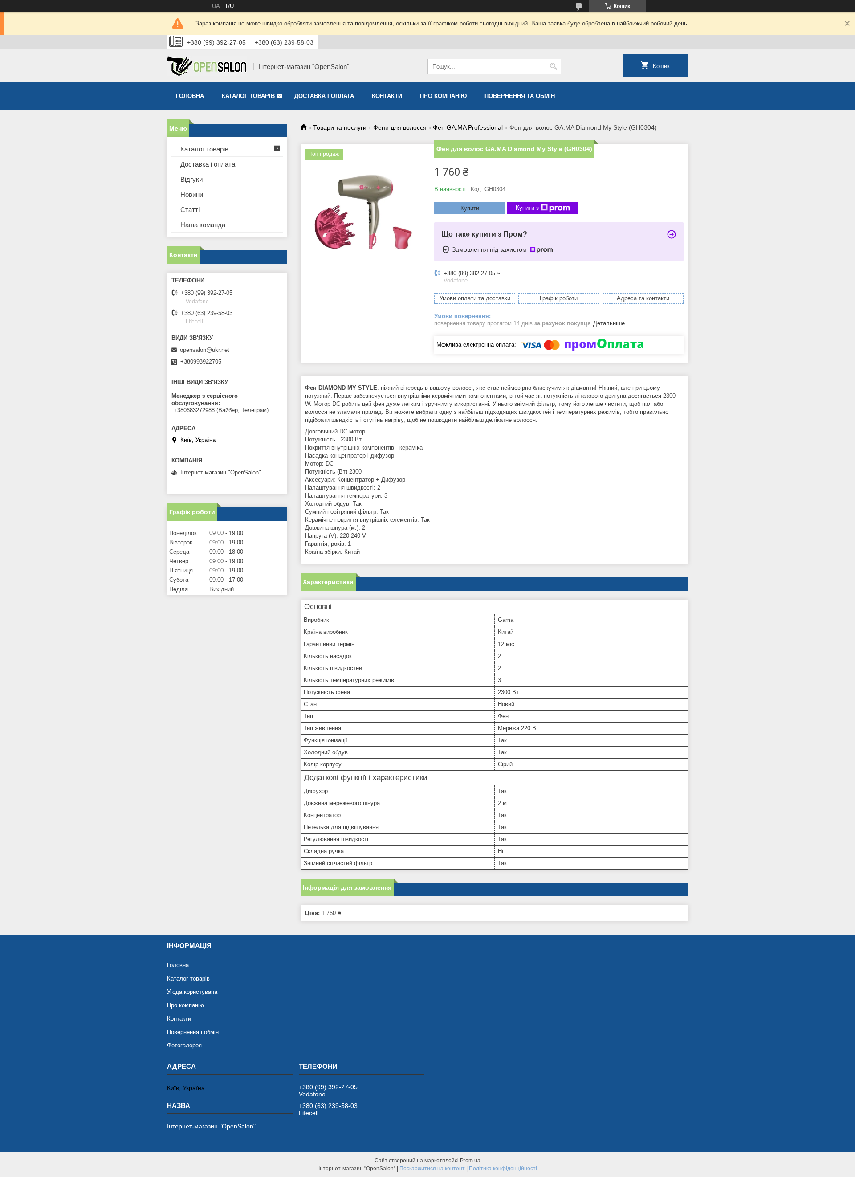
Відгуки (191, 179)
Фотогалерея (184, 1045)
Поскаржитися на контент (432, 1168)
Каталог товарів (248, 96)
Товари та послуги (339, 127)
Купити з (527, 207)
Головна (190, 96)
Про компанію (443, 96)
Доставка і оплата (324, 96)
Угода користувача (192, 992)
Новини (191, 194)
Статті (190, 209)
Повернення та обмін (519, 96)
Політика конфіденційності (503, 1168)
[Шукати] (553, 66)
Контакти (387, 96)
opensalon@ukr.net (204, 350)
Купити (469, 208)
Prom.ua (470, 1160)
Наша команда (202, 225)
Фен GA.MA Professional (468, 127)
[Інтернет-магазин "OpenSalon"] (207, 67)
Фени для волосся (400, 127)
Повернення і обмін (193, 1032)
